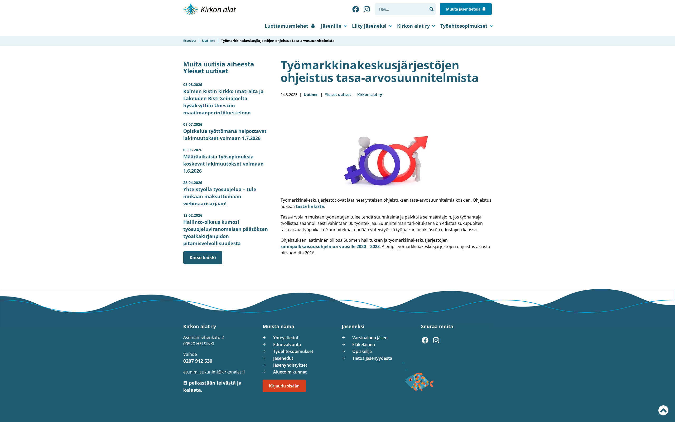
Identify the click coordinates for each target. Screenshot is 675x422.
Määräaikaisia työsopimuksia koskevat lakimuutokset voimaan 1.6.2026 (223, 160)
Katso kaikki (203, 257)
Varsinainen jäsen (370, 338)
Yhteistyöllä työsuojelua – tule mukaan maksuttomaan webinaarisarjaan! (219, 193)
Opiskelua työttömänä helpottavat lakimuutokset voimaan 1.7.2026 (225, 131)
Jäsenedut (283, 358)
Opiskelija (362, 351)
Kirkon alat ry (413, 26)
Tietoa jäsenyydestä (372, 358)
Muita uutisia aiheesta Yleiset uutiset (218, 67)
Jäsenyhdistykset (290, 365)
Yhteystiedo (285, 338)
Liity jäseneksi (369, 26)
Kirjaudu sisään (284, 386)
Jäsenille (331, 26)
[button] (431, 9)
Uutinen (311, 94)
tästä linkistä (310, 206)
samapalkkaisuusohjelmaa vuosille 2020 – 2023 (330, 246)
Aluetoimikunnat (290, 372)
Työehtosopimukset (464, 26)
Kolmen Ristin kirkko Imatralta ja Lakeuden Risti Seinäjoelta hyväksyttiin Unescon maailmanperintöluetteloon (223, 99)
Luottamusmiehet (286, 26)
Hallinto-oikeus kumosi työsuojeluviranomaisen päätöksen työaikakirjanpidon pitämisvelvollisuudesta (225, 229)
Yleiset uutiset (338, 94)
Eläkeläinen (363, 344)
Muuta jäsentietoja (463, 9)
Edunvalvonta (287, 344)
